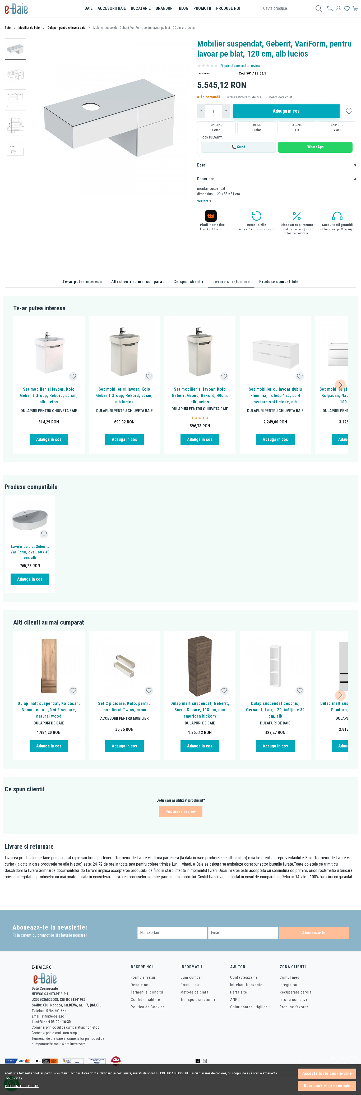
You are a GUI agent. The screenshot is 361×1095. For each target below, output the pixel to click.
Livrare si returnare (231, 281)
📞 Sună (238, 147)
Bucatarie (141, 8)
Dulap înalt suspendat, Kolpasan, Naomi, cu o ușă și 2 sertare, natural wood (49, 710)
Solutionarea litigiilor (248, 1007)
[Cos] (355, 8)
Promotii (202, 8)
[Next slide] (340, 385)
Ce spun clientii (188, 281)
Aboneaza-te (314, 932)
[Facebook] (199, 1061)
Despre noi (140, 985)
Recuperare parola (296, 992)
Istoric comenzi (293, 999)
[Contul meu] (330, 8)
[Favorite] (347, 8)
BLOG (183, 8)
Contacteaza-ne (244, 977)
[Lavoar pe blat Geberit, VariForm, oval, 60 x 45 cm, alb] (30, 520)
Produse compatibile (279, 281)
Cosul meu (190, 985)
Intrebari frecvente (246, 985)
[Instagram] (206, 1061)
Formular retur (143, 977)
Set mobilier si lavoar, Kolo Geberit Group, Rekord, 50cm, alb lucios (124, 395)
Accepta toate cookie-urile (327, 1073)
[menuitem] (15, 49)
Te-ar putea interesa (82, 281)
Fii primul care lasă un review (240, 66)
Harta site (238, 992)
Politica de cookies (175, 1073)
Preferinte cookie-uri (22, 1086)
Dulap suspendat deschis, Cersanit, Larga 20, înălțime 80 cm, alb (275, 710)
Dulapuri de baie (49, 723)
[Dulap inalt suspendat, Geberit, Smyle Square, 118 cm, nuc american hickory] (199, 666)
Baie (88, 8)
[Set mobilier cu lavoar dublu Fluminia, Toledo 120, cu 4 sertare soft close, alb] (275, 351)
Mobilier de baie (29, 28)
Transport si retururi (198, 999)
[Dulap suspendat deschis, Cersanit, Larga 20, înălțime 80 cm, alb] (275, 666)
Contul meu (289, 977)
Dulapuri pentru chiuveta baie (66, 28)
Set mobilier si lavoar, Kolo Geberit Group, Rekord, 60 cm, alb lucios (49, 395)
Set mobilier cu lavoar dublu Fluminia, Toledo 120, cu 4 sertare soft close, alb (275, 395)
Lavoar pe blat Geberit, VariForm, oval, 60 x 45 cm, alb (30, 552)
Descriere (276, 179)
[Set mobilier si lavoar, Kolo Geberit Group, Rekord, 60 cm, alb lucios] (48, 351)
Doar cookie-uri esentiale (327, 1085)
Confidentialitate (145, 999)
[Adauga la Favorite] (73, 376)
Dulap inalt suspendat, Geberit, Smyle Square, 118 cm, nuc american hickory (199, 710)
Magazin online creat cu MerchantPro (328, 1063)
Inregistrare (290, 985)
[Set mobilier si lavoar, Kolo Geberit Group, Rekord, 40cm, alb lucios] (199, 351)
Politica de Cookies (148, 1007)
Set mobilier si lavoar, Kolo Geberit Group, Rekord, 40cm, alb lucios (200, 395)
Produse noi (228, 8)
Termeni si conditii (147, 992)
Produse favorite (294, 1007)
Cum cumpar (191, 977)
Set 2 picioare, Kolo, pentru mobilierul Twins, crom (124, 706)
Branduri (165, 8)
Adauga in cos (286, 111)
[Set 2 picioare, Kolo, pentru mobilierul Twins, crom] (124, 666)
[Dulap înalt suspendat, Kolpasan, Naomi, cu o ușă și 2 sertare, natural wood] (48, 666)
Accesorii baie (112, 8)
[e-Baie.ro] (35, 8)
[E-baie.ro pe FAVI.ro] (116, 1061)
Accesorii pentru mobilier (124, 718)
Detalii (276, 165)
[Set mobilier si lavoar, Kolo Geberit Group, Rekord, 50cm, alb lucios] (124, 351)
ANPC (235, 999)
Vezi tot (204, 201)
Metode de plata (195, 992)
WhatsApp (315, 147)
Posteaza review (180, 811)
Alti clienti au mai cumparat (137, 281)
